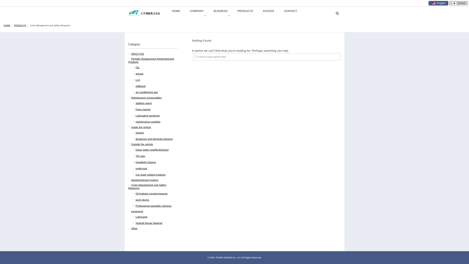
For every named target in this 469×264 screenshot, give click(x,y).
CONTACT (290, 11)
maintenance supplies (148, 121)
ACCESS (268, 11)
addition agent (144, 103)
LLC (138, 79)
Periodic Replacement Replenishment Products (151, 60)
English (441, 3)
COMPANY (197, 11)
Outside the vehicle (142, 144)
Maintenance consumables (146, 97)
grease (139, 73)
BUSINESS (221, 11)
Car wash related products (150, 174)
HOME (176, 11)
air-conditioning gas (147, 92)
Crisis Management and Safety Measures (147, 187)
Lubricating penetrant (148, 115)
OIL (138, 67)
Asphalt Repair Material (149, 223)
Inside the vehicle (141, 127)
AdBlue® (141, 86)
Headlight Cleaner (146, 162)
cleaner (140, 132)
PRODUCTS (245, 11)
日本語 (461, 3)
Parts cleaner (143, 109)
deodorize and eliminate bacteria (154, 139)
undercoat (141, 168)
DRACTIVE (137, 53)
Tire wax (140, 156)
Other (134, 228)
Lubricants (141, 216)
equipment (137, 211)
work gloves (142, 199)
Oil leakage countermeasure (152, 193)
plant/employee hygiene (144, 180)
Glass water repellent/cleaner (152, 149)
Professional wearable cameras (153, 205)
